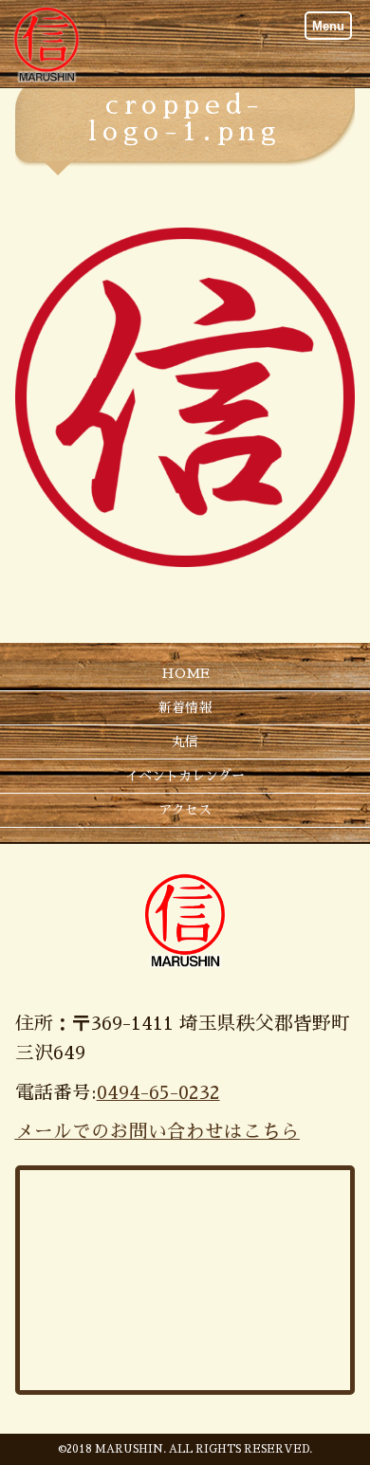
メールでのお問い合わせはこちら (157, 1132)
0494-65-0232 (158, 1093)
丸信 (185, 741)
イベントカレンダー (185, 775)
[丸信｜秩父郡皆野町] (46, 43)
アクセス (185, 809)
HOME (185, 673)
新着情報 (185, 707)
